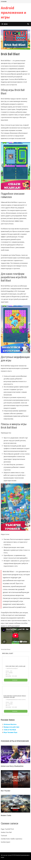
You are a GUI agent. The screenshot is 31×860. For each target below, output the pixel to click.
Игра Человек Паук (10, 732)
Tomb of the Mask (10, 730)
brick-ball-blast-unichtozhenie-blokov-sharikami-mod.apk (15, 696)
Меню (6, 24)
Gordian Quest (5, 842)
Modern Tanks (6, 815)
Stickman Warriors (10, 724)
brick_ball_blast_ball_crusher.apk (15, 666)
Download (14, 680)
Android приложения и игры (13, 12)
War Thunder (5, 791)
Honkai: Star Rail (6, 832)
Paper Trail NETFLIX (7, 829)
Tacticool (4, 836)
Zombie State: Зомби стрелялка (11, 839)
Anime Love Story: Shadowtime (12, 766)
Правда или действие (11, 727)
